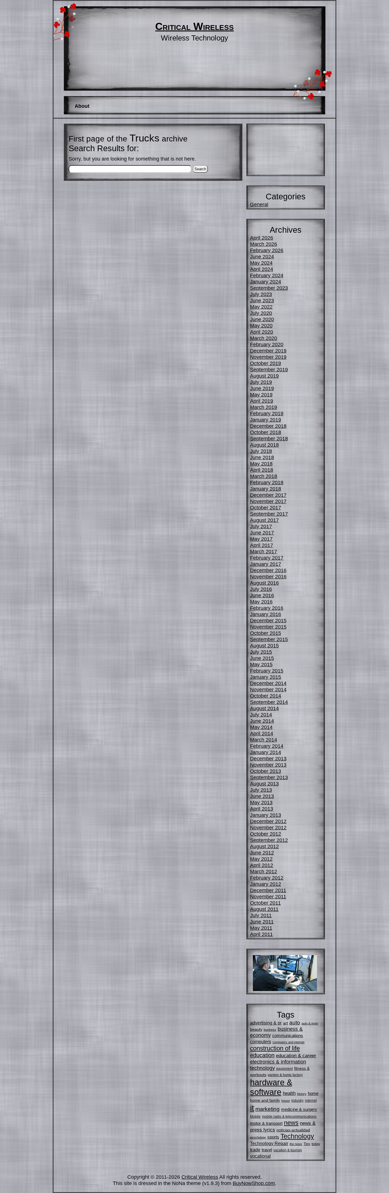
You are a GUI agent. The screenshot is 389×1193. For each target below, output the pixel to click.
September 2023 (269, 288)
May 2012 (261, 859)
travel (267, 1149)
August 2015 (264, 646)
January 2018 (265, 489)
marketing (267, 1109)
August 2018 (264, 445)
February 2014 (266, 746)
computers (260, 1041)
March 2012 (263, 871)
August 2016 (264, 583)
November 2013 (268, 765)
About (82, 106)
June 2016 (262, 595)
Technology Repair (269, 1143)
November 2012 (268, 828)
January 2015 (265, 677)
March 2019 (263, 407)
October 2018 (265, 432)
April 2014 (261, 733)
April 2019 (261, 401)
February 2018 (266, 482)
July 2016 (261, 589)
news (291, 1122)
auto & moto (310, 1023)
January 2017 (265, 564)
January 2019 (265, 420)
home (313, 1093)
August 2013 (264, 784)
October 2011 (265, 903)
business (270, 1029)
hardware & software (271, 1087)
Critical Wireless (194, 26)
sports (273, 1137)
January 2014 (265, 752)
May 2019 (261, 395)
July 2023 (261, 294)
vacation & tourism (287, 1150)
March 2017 (263, 551)
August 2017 (264, 520)
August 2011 (264, 909)
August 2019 (264, 376)
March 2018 (263, 476)
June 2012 (262, 853)
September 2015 (269, 639)
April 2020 (261, 332)
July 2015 (261, 652)
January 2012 (265, 884)
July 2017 (261, 526)
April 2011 (261, 934)
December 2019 (268, 351)
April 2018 (261, 470)
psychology (258, 1137)
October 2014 (265, 696)
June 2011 (262, 922)
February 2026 (266, 250)
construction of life (275, 1048)
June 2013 (262, 796)
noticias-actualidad (293, 1130)
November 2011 (268, 897)
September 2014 (269, 702)
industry (297, 1101)
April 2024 (261, 269)
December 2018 (268, 426)
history (301, 1093)
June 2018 (262, 457)
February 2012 (266, 878)
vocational (260, 1155)
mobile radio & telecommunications (289, 1117)
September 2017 (269, 514)
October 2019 (265, 363)
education (262, 1055)
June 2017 (262, 533)
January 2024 (265, 282)
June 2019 (262, 388)
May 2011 (261, 928)
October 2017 (265, 508)
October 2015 (265, 633)
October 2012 (265, 834)
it (252, 1108)
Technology (297, 1136)
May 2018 (261, 464)
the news (296, 1144)
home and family (265, 1100)
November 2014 (268, 689)
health (289, 1093)
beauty (256, 1029)
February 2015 (266, 671)
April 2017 (261, 545)
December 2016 (268, 570)
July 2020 (261, 313)
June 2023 (262, 300)
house (285, 1100)
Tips (307, 1144)
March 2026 (263, 244)
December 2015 (268, 620)
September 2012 (269, 840)
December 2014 (268, 683)
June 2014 (262, 721)
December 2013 (268, 758)
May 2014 (261, 727)
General (259, 204)
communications (287, 1035)
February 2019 (266, 413)
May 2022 (261, 307)
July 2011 (261, 915)
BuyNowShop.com (254, 1183)
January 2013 (265, 815)
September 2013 (269, 777)
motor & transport (266, 1123)
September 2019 (269, 369)
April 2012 (261, 865)
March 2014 (263, 740)
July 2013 (261, 790)
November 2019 (268, 357)
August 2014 (264, 708)
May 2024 (261, 263)
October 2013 (265, 771)
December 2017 (268, 495)
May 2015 (261, 664)
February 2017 (266, 558)
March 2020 (263, 338)
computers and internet (288, 1042)
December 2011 (268, 890)
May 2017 (261, 539)
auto (294, 1023)
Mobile (255, 1117)
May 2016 (261, 602)
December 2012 (268, 821)
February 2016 (266, 608)
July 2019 (261, 382)
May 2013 (261, 802)
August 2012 (264, 846)
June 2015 (262, 658)
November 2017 (268, 501)
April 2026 (261, 238)
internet (311, 1101)
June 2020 (262, 319)
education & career (296, 1055)
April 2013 (261, 809)
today (316, 1144)
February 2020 (266, 344)
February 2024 (266, 275)
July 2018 (261, 451)
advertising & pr (266, 1022)
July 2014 (261, 715)
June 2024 (262, 257)
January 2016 (265, 614)
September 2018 (269, 438)
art (285, 1023)
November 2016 (268, 577)
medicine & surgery (299, 1109)
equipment (284, 1069)
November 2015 (268, 627)
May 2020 (261, 326)
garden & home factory (285, 1075)
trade (255, 1149)
